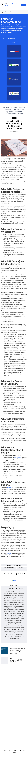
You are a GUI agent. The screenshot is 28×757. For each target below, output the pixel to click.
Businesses (22, 750)
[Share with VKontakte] (17, 574)
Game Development (18, 109)
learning (9, 553)
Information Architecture (14, 565)
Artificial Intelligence (10, 113)
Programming (7, 109)
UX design (14, 570)
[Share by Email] (18, 574)
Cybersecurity (18, 111)
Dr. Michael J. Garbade (14, 588)
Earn (23, 5)
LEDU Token (14, 107)
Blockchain (22, 107)
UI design (21, 567)
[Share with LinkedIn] (22, 573)
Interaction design (9, 567)
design (9, 487)
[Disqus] (14, 686)
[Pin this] (24, 573)
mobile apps (17, 457)
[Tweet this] (18, 573)
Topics (14, 752)
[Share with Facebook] (17, 573)
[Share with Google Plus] (20, 573)
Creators (20, 113)
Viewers (4, 750)
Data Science (9, 111)
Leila (2, 166)
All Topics (6, 107)
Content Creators (12, 750)
